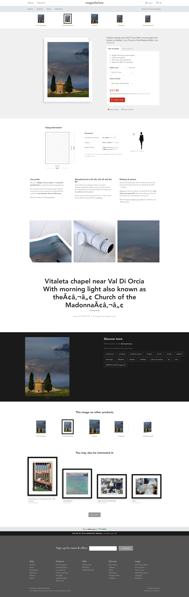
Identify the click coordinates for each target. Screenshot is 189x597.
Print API (150, 588)
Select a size (122, 68)
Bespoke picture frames (46, 591)
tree (176, 359)
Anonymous (110, 43)
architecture (110, 354)
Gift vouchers (87, 565)
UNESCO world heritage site (116, 365)
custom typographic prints (62, 591)
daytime (179, 354)
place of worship (157, 359)
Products (41, 3)
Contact (32, 565)
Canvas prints (60, 570)
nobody (132, 359)
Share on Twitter (128, 109)
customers (99, 198)
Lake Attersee (67, 501)
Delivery (122, 191)
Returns (32, 578)
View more (94, 515)
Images (30, 3)
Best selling (113, 565)
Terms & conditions (141, 565)
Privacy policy (140, 567)
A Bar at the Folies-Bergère (107, 501)
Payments (33, 573)
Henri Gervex (136, 503)
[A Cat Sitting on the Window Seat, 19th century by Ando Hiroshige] (42, 476)
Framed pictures (61, 567)
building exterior (136, 354)
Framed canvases (62, 573)
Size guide (132, 68)
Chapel (149, 354)
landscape (109, 359)
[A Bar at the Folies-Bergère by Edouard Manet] (112, 486)
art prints (130, 62)
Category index (114, 575)
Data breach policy (141, 573)
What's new (60, 581)
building (122, 354)
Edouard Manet (102, 503)
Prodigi (157, 588)
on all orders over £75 (94, 533)
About (32, 567)
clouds (169, 354)
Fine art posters (61, 565)
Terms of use (139, 570)
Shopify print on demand (151, 591)
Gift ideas (85, 567)
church (159, 354)
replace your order (137, 200)
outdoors (143, 359)
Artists (49, 9)
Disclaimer (138, 578)
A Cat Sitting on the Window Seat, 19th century (41, 500)
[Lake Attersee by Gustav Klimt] (77, 483)
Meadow (121, 359)
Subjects (40, 9)
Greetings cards (61, 578)
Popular (30, 9)
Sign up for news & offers (71, 548)
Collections (59, 9)
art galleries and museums (84, 192)
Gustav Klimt (67, 503)
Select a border (115, 79)
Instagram (112, 578)
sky (169, 359)
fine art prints (49, 197)
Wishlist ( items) (88, 570)
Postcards (59, 575)
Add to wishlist (114, 109)
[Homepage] (94, 3)
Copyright (138, 575)
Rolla (134, 501)
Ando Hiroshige (33, 503)
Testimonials (34, 570)
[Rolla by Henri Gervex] (147, 486)
